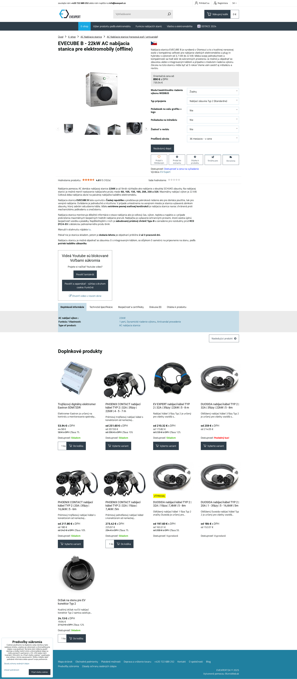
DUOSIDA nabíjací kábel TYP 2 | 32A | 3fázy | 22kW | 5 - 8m (220, 405)
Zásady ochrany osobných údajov (99, 666)
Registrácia (223, 3)
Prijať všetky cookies (39, 672)
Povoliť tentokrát (85, 274)
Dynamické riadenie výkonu (141, 321)
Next (146, 128)
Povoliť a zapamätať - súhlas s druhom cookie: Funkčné (85, 285)
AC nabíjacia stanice (129, 325)
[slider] (88, 180)
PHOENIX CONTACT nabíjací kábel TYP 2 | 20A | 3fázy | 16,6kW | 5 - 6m (75, 506)
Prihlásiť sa (204, 3)
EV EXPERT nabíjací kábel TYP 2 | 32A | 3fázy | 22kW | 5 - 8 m (171, 405)
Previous (58, 128)
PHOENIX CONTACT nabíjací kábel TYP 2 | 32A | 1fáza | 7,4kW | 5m (122, 506)
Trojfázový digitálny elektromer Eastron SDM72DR (77, 405)
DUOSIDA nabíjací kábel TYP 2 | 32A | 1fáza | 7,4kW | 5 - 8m (172, 504)
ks (64, 446)
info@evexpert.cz (117, 3)
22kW (122, 318)
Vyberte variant (120, 446)
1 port (122, 321)
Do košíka (77, 446)
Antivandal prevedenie (169, 321)
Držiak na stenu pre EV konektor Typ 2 (71, 602)
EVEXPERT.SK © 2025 (227, 670)
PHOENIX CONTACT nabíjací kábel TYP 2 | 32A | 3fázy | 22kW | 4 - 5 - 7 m (122, 407)
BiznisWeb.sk (232, 673)
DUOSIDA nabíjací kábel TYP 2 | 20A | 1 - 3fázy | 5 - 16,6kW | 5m (220, 504)
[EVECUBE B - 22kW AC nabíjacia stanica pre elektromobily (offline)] (102, 85)
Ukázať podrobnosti (11, 670)
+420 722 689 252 (80, 3)
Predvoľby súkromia (68, 666)
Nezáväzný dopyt (162, 148)
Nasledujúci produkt (222, 338)
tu (89, 229)
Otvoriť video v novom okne (86, 295)
